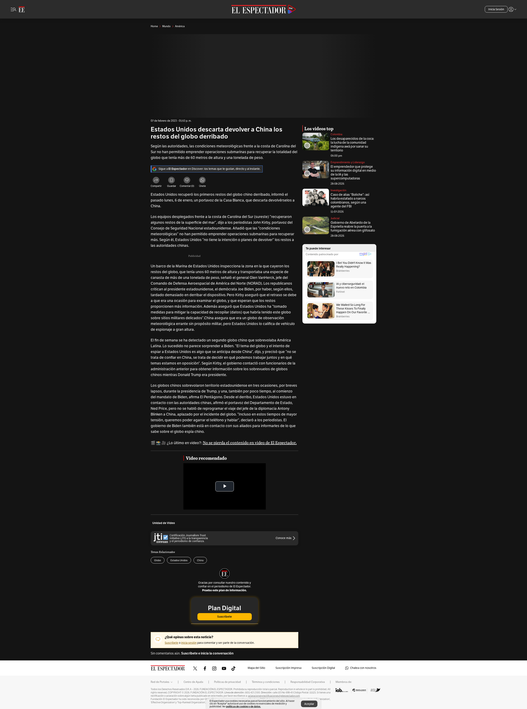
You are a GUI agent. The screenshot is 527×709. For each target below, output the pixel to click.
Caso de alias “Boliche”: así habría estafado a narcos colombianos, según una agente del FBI (350, 200)
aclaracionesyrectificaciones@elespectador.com (274, 695)
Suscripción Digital (323, 668)
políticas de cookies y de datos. (243, 706)
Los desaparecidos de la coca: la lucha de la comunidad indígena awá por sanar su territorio (352, 145)
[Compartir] (156, 181)
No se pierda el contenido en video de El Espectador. (250, 442)
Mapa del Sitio (256, 668)
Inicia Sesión (496, 9)
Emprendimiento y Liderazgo (348, 162)
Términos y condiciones (266, 682)
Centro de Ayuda (193, 682)
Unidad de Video (163, 523)
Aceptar (309, 704)
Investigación (338, 190)
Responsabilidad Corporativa (307, 682)
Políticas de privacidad (227, 682)
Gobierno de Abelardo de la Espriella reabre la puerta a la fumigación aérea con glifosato (353, 227)
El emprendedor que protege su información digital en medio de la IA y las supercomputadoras (353, 172)
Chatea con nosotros (363, 668)
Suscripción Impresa (288, 668)
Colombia (336, 134)
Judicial (335, 218)
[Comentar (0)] (187, 181)
